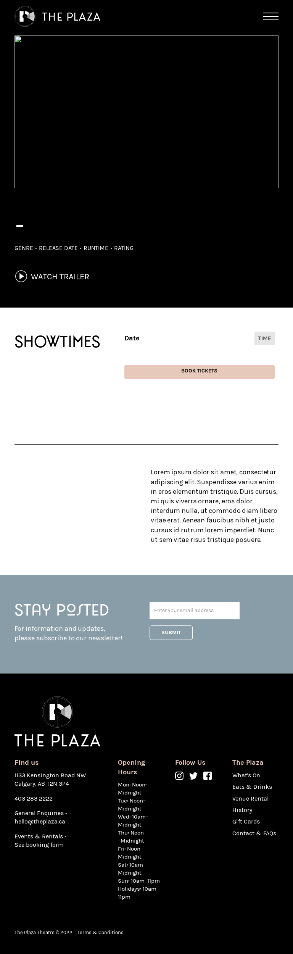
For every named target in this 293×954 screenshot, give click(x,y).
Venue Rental (250, 798)
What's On (246, 775)
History (242, 810)
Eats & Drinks (252, 786)
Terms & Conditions (100, 932)
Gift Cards (246, 821)
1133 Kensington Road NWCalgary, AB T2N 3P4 (50, 779)
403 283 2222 (33, 798)
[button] (271, 16)
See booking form (39, 844)
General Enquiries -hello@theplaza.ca (41, 817)
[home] (57, 16)
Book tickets (199, 370)
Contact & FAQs (254, 833)
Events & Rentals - (40, 836)
